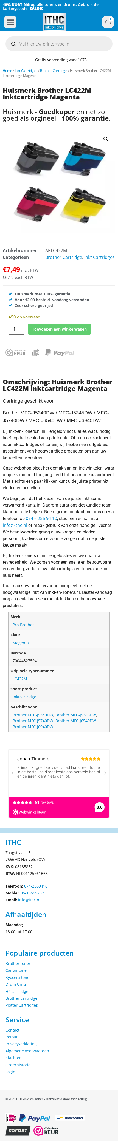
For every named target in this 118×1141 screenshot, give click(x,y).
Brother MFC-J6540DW (75, 720)
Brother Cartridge (53, 70)
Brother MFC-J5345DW (75, 715)
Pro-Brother (23, 624)
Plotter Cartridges (21, 1005)
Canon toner (16, 970)
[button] (10, 22)
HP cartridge (16, 991)
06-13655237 (32, 893)
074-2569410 (35, 886)
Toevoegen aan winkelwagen (59, 329)
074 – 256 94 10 (41, 518)
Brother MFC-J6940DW (33, 726)
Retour (11, 1037)
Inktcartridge (24, 696)
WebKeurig (79, 1099)
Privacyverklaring (21, 1043)
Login (10, 1071)
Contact (12, 1030)
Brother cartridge (21, 998)
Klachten (13, 1057)
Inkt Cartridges (26, 70)
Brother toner (17, 963)
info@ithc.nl (15, 525)
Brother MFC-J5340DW (33, 715)
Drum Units (16, 984)
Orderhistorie (17, 1064)
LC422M (20, 678)
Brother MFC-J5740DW (33, 720)
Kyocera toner (18, 977)
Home (7, 70)
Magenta (21, 642)
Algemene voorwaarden (27, 1051)
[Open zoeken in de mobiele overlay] (59, 44)
